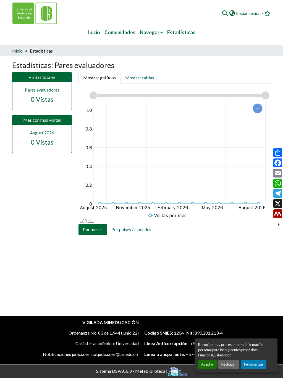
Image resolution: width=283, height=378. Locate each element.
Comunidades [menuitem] (119, 32)
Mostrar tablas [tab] (139, 77)
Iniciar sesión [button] (248, 13)
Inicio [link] (17, 50)
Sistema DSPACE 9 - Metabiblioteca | (132, 370)
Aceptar (207, 364)
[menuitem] (151, 32)
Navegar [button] (149, 32)
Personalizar (253, 364)
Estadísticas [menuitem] (181, 32)
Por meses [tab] (93, 229)
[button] (224, 13)
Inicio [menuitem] (94, 32)
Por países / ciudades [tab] (131, 229)
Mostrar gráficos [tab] (99, 77)
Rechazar (228, 364)
